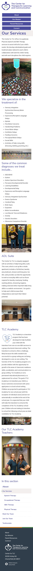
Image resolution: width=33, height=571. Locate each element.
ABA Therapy (9, 505)
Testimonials (7, 523)
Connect (16, 28)
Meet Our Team (8, 514)
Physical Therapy (10, 509)
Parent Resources (16, 24)
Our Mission (16, 19)
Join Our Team (8, 519)
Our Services (7, 491)
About (16, 15)
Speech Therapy (10, 496)
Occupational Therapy (12, 500)
